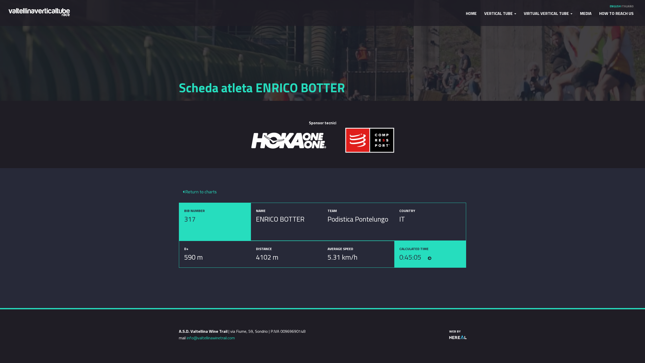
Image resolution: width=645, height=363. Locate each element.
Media (586, 13)
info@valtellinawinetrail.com (211, 338)
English (615, 6)
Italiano (627, 6)
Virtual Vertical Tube (547, 13)
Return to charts (200, 191)
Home (471, 13)
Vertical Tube (499, 13)
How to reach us (616, 13)
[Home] (39, 11)
